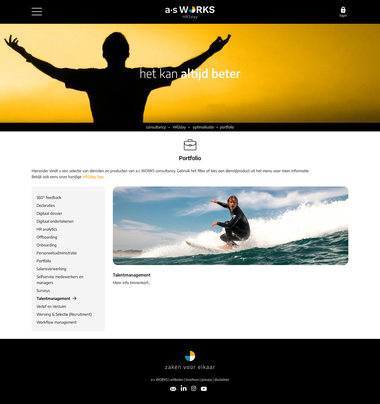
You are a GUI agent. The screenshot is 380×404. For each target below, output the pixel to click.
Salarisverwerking (51, 268)
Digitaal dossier (49, 213)
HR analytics (47, 229)
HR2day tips (93, 176)
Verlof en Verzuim (51, 306)
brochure (192, 379)
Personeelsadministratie (57, 252)
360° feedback (49, 197)
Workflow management (57, 322)
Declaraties (46, 205)
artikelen (176, 379)
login (343, 15)
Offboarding (47, 237)
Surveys (43, 290)
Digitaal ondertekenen (55, 221)
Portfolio (44, 260)
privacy (206, 379)
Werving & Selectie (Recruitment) (64, 314)
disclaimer (221, 379)
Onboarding (47, 244)
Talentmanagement (53, 298)
